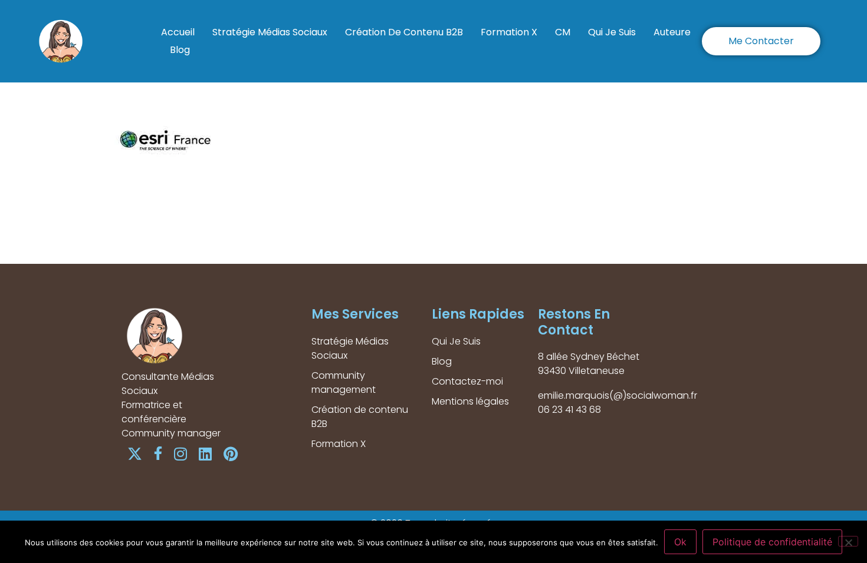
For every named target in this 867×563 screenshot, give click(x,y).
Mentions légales (470, 401)
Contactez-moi (467, 381)
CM (562, 32)
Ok (680, 542)
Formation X (509, 32)
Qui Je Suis (612, 32)
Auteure (672, 32)
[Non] (848, 541)
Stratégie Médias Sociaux (269, 32)
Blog (180, 50)
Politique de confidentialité (772, 542)
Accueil (178, 32)
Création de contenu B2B (404, 32)
